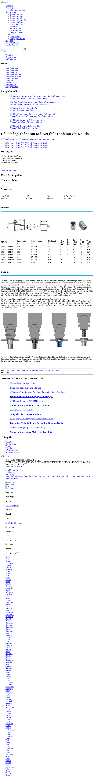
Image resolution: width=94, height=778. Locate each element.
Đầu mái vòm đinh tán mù (48, 476)
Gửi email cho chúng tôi (9, 170)
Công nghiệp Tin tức (17, 39)
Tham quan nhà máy (17, 10)
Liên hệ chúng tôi (12, 45)
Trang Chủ (9, 6)
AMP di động (10, 474)
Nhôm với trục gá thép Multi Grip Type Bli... (31, 432)
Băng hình (9, 41)
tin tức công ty (15, 37)
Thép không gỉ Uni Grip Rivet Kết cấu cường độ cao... (30, 104)
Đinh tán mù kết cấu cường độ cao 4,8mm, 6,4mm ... (29, 98)
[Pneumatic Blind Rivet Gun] (22, 383)
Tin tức (8, 35)
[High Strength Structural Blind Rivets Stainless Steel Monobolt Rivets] (37, 392)
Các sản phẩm (11, 12)
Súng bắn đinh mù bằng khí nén (25, 388)
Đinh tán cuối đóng (31, 476)
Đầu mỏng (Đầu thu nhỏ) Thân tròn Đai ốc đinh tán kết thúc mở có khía (33, 370)
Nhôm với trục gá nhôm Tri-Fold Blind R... (30, 405)
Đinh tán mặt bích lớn (18, 20)
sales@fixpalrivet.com (19, 466)
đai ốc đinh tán (15, 30)
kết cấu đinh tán (16, 28)
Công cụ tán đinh (16, 32)
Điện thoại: (10, 464)
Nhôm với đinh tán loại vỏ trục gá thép (24, 128)
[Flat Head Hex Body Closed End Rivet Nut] (31, 419)
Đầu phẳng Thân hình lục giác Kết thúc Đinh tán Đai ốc (36, 423)
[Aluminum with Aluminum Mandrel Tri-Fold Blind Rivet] (28, 401)
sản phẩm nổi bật (12, 470)
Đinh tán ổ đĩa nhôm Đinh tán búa (22, 110)
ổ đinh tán (13, 26)
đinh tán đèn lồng (16, 24)
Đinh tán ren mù (82, 476)
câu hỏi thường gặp (12, 43)
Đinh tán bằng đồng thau (15, 476)
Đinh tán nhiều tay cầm (18, 22)
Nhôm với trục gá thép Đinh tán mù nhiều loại (26, 122)
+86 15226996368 (12, 506)
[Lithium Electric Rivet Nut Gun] (22, 410)
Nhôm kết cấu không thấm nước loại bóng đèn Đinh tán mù (31, 116)
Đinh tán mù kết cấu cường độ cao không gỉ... (31, 396)
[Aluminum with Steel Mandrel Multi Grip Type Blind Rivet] (27, 428)
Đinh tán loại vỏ (16, 18)
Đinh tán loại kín (16, 16)
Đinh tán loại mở (16, 14)
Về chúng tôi (10, 8)
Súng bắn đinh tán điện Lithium (25, 414)
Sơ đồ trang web (11, 472)
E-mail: (8, 466)
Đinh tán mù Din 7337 (67, 476)
